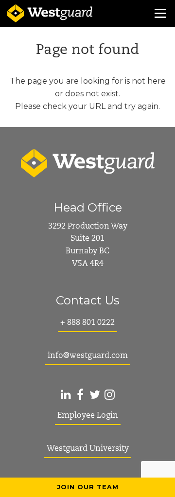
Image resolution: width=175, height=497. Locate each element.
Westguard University (88, 449)
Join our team (88, 487)
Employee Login (87, 416)
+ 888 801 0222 (87, 323)
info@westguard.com (88, 356)
